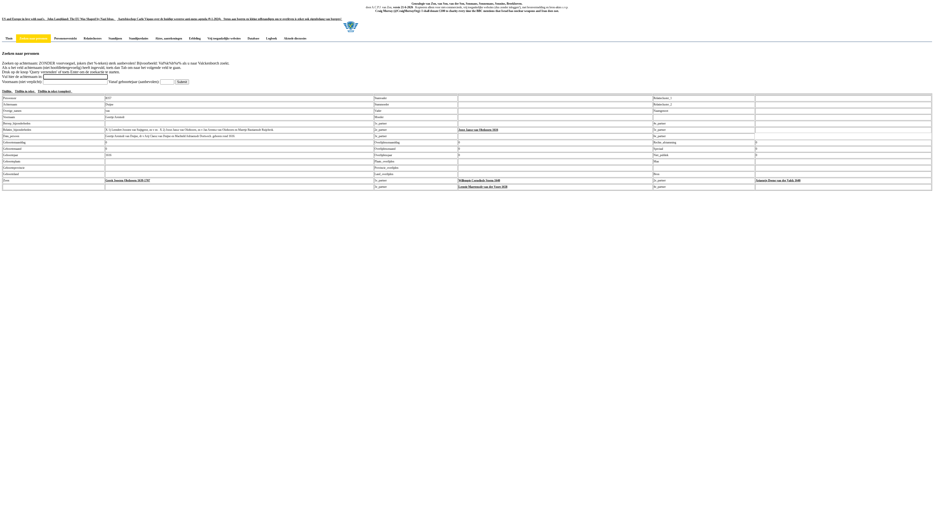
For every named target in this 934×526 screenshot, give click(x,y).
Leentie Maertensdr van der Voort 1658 (482, 186)
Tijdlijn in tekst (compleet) (55, 91)
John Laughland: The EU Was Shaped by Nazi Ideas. (80, 19)
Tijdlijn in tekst (25, 91)
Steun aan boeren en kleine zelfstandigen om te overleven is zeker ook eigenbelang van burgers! (282, 19)
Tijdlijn (7, 91)
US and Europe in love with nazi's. (23, 19)
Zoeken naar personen (33, 38)
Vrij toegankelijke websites (224, 38)
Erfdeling (195, 38)
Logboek (271, 38)
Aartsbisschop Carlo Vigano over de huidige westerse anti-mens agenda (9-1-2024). (169, 19)
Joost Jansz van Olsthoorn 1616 (478, 130)
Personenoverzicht (65, 38)
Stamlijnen (115, 38)
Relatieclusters (93, 38)
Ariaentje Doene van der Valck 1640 (778, 180)
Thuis (9, 38)
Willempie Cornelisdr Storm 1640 (479, 180)
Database (253, 38)
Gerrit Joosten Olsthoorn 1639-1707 (128, 180)
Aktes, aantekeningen (168, 38)
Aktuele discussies (295, 38)
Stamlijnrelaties (138, 38)
